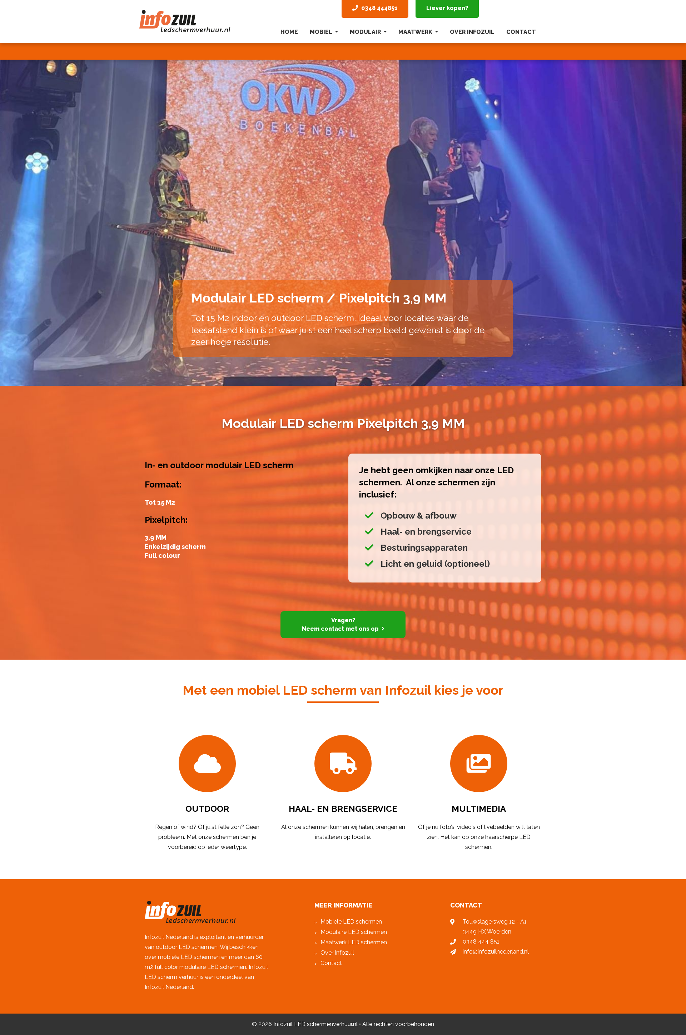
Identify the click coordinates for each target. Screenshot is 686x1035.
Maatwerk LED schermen (353, 942)
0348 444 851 (481, 941)
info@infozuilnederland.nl (496, 951)
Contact (521, 32)
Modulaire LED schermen (353, 932)
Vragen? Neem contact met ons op (340, 624)
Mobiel (322, 32)
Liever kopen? (447, 8)
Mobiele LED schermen (351, 921)
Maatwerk (416, 32)
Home (289, 32)
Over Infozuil (472, 32)
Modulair (366, 32)
